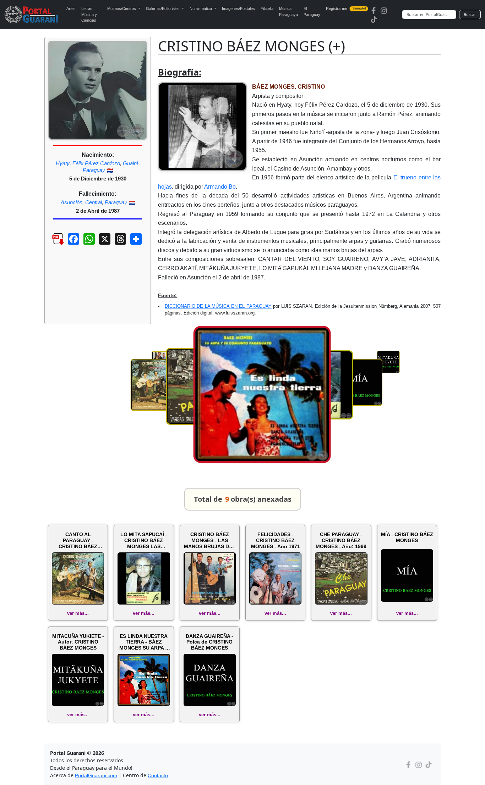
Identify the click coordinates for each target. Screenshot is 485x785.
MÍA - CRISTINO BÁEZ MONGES (407, 537)
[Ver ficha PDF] (51, 244)
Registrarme (346, 8)
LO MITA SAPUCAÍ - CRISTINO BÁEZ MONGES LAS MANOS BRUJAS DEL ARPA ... (143, 540)
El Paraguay (312, 11)
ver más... (78, 613)
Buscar (470, 14)
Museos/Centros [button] (122, 8)
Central (93, 202)
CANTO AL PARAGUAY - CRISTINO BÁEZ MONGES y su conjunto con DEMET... (78, 540)
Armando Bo (220, 187)
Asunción (71, 202)
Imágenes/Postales (238, 8)
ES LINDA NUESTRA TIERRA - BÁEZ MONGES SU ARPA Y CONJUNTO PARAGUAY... (143, 642)
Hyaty (63, 163)
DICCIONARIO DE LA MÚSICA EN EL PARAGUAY (218, 306)
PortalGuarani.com (96, 775)
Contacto (158, 775)
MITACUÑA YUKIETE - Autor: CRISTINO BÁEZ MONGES (78, 642)
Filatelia (267, 8)
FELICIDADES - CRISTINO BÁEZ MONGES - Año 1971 (275, 540)
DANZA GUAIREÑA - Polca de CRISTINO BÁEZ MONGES (209, 642)
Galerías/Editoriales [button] (163, 8)
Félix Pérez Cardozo (96, 163)
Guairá (130, 163)
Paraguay (94, 170)
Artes (71, 8)
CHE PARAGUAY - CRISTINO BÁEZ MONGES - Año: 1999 (341, 540)
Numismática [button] (201, 8)
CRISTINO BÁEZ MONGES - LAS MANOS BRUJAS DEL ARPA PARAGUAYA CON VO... (209, 540)
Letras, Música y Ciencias (89, 14)
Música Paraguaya (288, 11)
